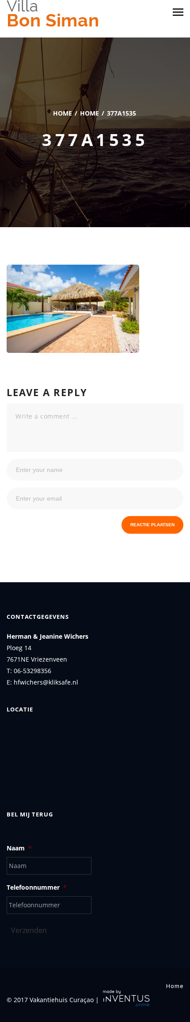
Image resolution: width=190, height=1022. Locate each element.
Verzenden (29, 930)
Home (62, 113)
